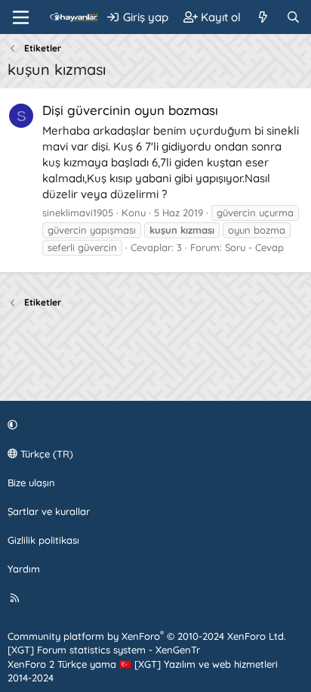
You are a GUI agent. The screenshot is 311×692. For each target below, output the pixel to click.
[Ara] (293, 17)
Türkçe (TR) (45, 454)
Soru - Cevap (254, 247)
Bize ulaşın (31, 482)
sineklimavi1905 (77, 212)
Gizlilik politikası (43, 540)
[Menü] (20, 17)
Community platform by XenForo (147, 636)
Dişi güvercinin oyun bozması (130, 110)
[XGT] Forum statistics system (104, 650)
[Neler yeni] (263, 17)
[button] (153, 424)
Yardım (24, 569)
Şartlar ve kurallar (49, 511)
